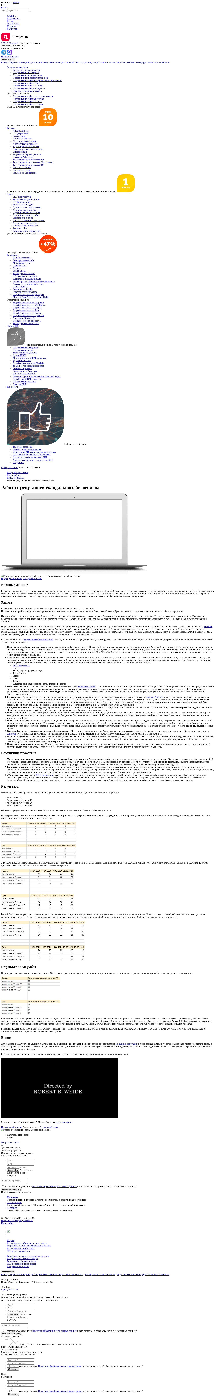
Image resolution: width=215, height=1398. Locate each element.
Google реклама (20, 133)
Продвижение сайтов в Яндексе (29, 88)
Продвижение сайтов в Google (28, 85)
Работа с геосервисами (24, 373)
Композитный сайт (22, 289)
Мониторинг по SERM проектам (29, 358)
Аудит (10, 194)
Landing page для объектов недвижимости (34, 281)
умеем (16, 2)
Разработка (12, 255)
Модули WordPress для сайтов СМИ (31, 297)
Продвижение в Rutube (24, 381)
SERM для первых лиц (18, 1251)
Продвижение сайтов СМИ (26, 83)
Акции (10, 15)
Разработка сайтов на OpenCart (28, 315)
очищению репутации (127, 1044)
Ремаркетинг (19, 136)
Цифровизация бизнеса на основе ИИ (32, 454)
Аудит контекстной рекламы (27, 207)
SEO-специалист (21, 665)
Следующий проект (32, 578)
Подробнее (18, 462)
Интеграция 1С (20, 286)
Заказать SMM (20, 384)
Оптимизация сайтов (17, 67)
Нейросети (12, 387)
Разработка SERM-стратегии (27, 379)
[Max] (9, 54)
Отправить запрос (10, 1142)
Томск (150, 62)
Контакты (12, 29)
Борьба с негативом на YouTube (28, 363)
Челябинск (164, 62)
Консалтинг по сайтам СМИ (27, 231)
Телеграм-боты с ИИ (23, 446)
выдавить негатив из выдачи (38, 639)
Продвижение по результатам (27, 75)
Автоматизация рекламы (25, 144)
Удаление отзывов (22, 360)
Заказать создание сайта (25, 292)
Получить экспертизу (11, 1334)
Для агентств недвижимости (27, 278)
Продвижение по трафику (26, 72)
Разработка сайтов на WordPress (29, 305)
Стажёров (12, 1207)
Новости (11, 26)
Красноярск (59, 62)
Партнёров (12, 1197)
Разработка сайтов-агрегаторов (28, 294)
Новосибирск (8, 59)
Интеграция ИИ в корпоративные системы (34, 452)
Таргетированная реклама (26, 146)
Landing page (19, 271)
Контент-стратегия (22, 368)
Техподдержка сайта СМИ (26, 323)
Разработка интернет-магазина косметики (28, 1256)
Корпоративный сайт (23, 260)
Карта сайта (7, 1223)
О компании (13, 23)
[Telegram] (4, 54)
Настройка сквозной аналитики (29, 220)
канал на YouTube (155, 697)
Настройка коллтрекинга (25, 225)
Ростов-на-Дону (113, 62)
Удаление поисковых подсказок (28, 366)
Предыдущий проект (11, 578)
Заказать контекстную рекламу (28, 149)
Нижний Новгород (75, 62)
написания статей (86, 686)
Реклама (11, 128)
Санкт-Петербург (138, 62)
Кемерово (48, 62)
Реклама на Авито (22, 167)
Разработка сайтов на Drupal (27, 307)
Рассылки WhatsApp (23, 157)
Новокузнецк (92, 62)
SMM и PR (12, 326)
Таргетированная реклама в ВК (28, 159)
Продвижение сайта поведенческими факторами (37, 80)
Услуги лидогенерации (24, 141)
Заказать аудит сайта (23, 218)
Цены (10, 21)
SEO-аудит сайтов (22, 196)
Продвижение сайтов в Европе (28, 104)
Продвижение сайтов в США (27, 101)
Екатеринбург (26, 62)
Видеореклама (20, 151)
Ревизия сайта (20, 228)
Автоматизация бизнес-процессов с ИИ (33, 460)
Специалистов (14, 1202)
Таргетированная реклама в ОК (28, 165)
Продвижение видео (23, 350)
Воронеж (14, 62)
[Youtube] (8, 1232)
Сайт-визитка (19, 265)
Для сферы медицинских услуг (28, 284)
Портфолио (13, 18)
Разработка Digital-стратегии (27, 154)
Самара (125, 62)
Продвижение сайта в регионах (28, 99)
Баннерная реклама (22, 138)
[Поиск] (30, 11)
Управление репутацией (25, 352)
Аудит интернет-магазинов (26, 212)
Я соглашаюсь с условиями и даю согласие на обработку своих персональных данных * (71, 1186)
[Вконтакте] (8, 1228)
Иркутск (38, 62)
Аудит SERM (19, 355)
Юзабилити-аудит (22, 202)
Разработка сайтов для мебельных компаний (29, 1245)
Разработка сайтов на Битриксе (28, 302)
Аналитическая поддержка (26, 223)
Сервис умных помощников (27, 449)
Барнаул (5, 62)
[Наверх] (2, 1145)
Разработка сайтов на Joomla (27, 313)
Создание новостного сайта (27, 321)
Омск (102, 62)
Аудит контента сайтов (24, 210)
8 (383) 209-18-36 (9, 43)
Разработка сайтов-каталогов (21, 1261)
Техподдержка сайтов (24, 273)
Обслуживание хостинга (25, 276)
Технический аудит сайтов (26, 199)
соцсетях (11, 733)
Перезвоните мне (9, 56)
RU (3, 7)
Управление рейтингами (25, 371)
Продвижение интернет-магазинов (30, 78)
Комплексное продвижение (26, 70)
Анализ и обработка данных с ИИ (30, 457)
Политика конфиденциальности (17, 1220)
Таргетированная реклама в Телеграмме (33, 162)
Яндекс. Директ (21, 130)
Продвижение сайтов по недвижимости (33, 96)
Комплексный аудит (23, 204)
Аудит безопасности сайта (26, 215)
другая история (63, 1122)
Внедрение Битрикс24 (24, 318)
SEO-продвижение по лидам (21, 1264)
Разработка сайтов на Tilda (26, 310)
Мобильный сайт (21, 263)
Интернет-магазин (22, 257)
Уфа (156, 62)
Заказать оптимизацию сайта (27, 91)
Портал (16, 268)
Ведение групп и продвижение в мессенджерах (36, 376)
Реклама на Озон (21, 170)
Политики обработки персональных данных (54, 1186)
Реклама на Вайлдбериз (24, 173)
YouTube (208, 626)
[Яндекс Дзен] (8, 1235)
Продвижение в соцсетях (25, 347)
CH (6, 7)
